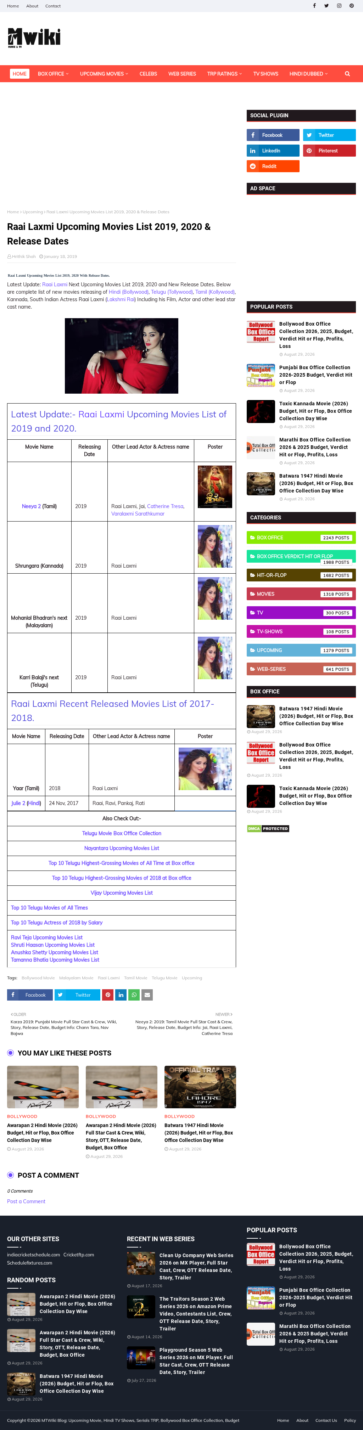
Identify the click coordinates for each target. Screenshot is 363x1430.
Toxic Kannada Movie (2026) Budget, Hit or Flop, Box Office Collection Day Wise (315, 411)
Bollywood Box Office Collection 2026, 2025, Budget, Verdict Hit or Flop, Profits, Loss (316, 335)
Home (13, 6)
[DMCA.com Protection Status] (268, 831)
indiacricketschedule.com (33, 1254)
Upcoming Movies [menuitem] (102, 74)
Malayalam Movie (76, 977)
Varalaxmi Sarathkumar (137, 514)
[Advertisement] (121, 159)
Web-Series (295, 669)
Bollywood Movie (38, 977)
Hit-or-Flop (295, 575)
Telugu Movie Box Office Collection (121, 833)
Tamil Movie (135, 977)
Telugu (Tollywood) (172, 292)
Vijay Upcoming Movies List (122, 893)
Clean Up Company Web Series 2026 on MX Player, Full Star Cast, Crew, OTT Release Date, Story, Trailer (197, 1266)
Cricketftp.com (78, 1254)
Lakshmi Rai (120, 299)
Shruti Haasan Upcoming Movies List (53, 945)
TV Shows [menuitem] (265, 74)
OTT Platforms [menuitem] (31, 91)
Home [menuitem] (20, 74)
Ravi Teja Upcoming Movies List (47, 937)
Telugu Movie (165, 977)
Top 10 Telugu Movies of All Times (49, 908)
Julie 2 (18, 803)
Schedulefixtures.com (29, 1263)
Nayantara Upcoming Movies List (121, 848)
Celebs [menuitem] (148, 74)
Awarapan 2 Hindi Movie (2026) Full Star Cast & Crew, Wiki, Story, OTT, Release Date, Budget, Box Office (121, 1136)
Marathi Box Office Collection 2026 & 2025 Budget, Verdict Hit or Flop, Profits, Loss (315, 447)
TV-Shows (295, 631)
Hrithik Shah (24, 256)
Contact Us (326, 1420)
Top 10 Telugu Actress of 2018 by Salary (56, 922)
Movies (295, 594)
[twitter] (326, 5)
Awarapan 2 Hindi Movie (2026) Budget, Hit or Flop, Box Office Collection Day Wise (42, 1132)
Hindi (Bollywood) (129, 292)
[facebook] (314, 5)
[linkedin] (273, 151)
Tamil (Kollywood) (215, 292)
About (32, 6)
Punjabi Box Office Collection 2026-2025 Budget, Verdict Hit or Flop (316, 375)
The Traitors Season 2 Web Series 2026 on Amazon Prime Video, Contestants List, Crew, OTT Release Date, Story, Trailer (196, 1314)
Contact (53, 6)
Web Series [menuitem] (182, 74)
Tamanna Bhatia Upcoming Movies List (55, 960)
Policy (350, 1420)
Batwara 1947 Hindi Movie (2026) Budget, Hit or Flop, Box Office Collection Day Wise (198, 1132)
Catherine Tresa (165, 506)
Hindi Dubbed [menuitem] (306, 74)
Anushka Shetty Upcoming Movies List (54, 952)
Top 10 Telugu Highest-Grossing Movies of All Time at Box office (122, 863)
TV (295, 612)
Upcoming (33, 211)
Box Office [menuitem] (51, 74)
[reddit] (273, 166)
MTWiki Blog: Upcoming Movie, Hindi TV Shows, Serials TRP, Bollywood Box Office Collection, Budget (140, 1420)
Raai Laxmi (54, 284)
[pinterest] (351, 5)
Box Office (295, 537)
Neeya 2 (31, 506)
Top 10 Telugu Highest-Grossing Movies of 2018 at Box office (121, 878)
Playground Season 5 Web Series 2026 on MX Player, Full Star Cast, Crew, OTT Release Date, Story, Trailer (196, 1361)
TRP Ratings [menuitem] (222, 74)
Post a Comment (26, 1201)
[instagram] (339, 5)
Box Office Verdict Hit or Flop (295, 558)
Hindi (34, 803)
